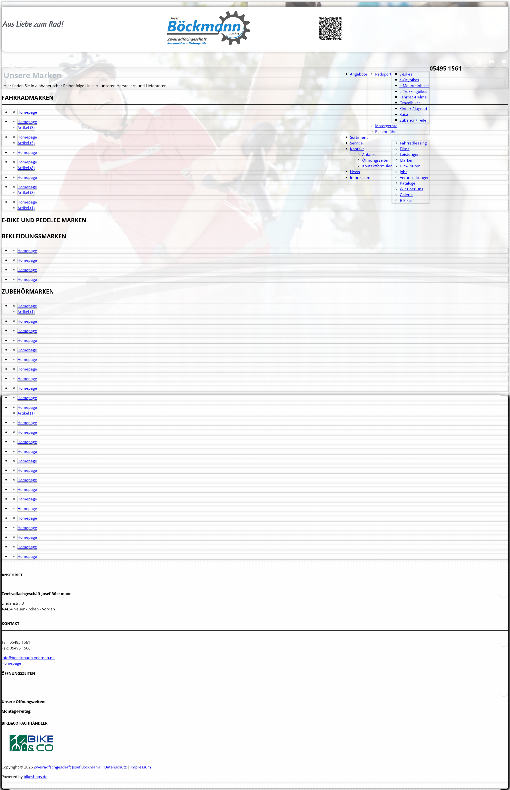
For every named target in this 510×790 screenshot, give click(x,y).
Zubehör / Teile (412, 120)
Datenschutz (115, 767)
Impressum (360, 177)
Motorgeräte (386, 125)
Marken (407, 160)
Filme (405, 148)
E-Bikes (406, 200)
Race (403, 114)
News (355, 171)
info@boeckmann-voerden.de (28, 657)
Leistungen (410, 154)
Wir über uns (411, 189)
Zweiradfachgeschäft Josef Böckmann (67, 767)
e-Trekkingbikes (413, 91)
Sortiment (359, 137)
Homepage (27, 112)
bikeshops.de (35, 776)
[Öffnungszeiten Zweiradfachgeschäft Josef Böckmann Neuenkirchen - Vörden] (479, 64)
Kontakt (357, 148)
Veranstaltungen (415, 177)
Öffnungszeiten (376, 160)
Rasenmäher (386, 131)
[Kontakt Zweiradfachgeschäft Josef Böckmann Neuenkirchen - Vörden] (6, 64)
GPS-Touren (410, 166)
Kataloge (407, 183)
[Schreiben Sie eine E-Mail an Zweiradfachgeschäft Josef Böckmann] (503, 64)
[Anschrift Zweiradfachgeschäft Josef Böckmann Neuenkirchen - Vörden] (491, 64)
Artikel (26, 127)
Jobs (403, 171)
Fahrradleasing (413, 143)
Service (356, 143)
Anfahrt (369, 154)
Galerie (406, 194)
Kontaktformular (377, 166)
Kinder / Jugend (413, 108)
